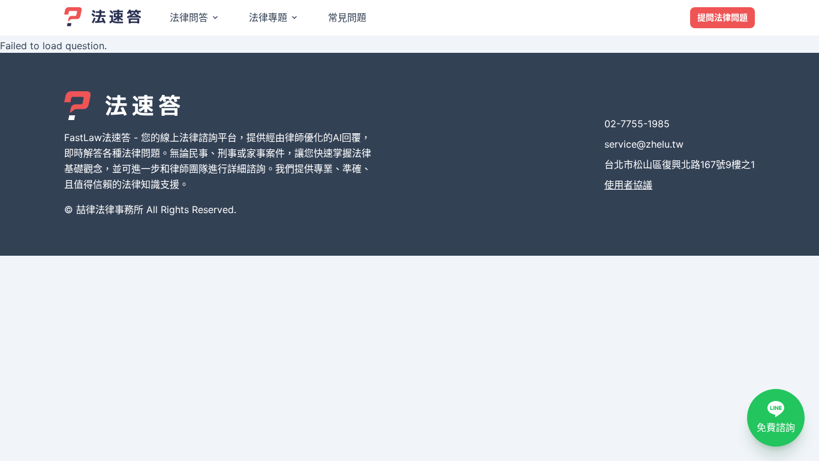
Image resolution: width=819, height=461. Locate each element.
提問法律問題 (722, 17)
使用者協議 (628, 185)
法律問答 (189, 17)
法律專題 (268, 17)
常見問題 (347, 17)
